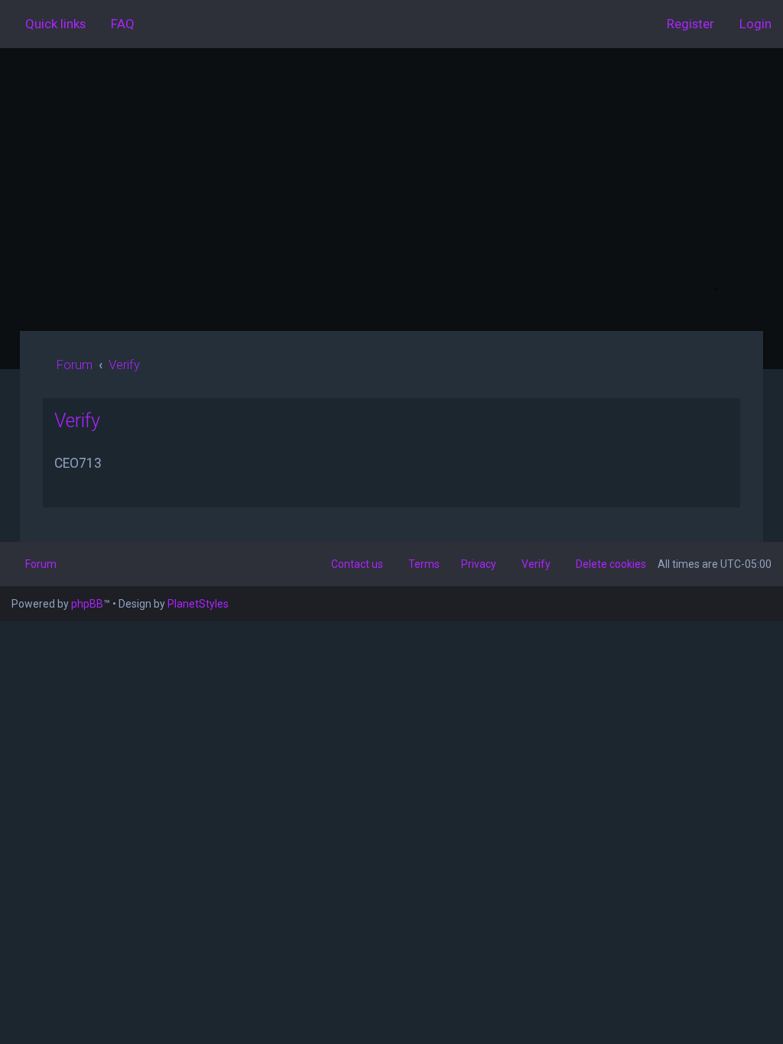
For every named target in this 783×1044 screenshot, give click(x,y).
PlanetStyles (198, 604)
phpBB (87, 604)
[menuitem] (116, 23)
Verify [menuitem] (536, 564)
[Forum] (391, 189)
